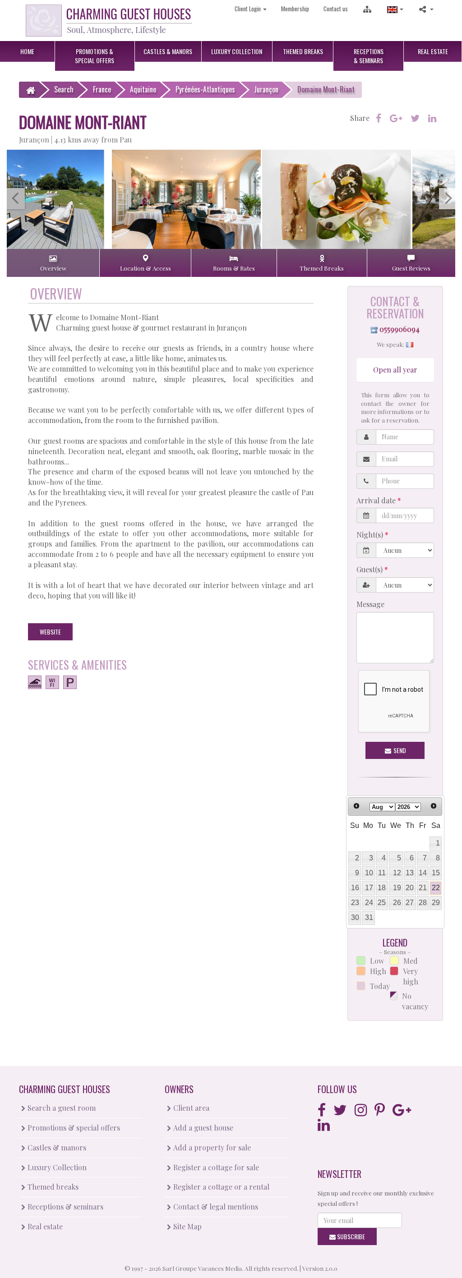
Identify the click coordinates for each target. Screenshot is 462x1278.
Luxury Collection (56, 1167)
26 (397, 902)
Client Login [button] (248, 8)
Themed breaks (52, 1186)
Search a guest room (61, 1108)
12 (397, 873)
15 (436, 873)
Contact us (335, 8)
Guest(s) (370, 569)
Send (399, 750)
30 (355, 917)
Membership (295, 8)
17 (369, 888)
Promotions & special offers (73, 1127)
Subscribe (350, 1236)
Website (50, 631)
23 (355, 902)
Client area (190, 1108)
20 (410, 888)
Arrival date (376, 500)
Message (370, 604)
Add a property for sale (211, 1147)
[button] (395, 9)
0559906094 (399, 329)
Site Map (186, 1226)
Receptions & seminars (64, 1206)
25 (382, 902)
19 (397, 888)
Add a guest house (202, 1127)
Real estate (44, 1226)
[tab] (53, 263)
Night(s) (370, 534)
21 (423, 888)
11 (382, 873)
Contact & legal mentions (214, 1206)
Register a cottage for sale (215, 1167)
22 (436, 888)
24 (369, 902)
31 (369, 917)
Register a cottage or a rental (220, 1186)
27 (410, 902)
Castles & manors (56, 1147)
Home (27, 51)
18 (382, 888)
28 (423, 902)
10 (369, 873)
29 (436, 902)
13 (410, 873)
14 (423, 873)
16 (355, 888)
